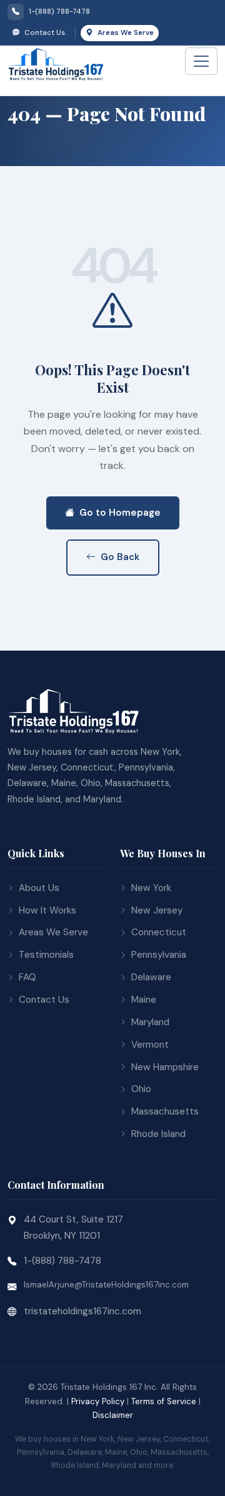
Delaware (151, 977)
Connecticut (158, 932)
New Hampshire (165, 1067)
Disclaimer (112, 1415)
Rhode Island (158, 1134)
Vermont (150, 1044)
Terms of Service (163, 1401)
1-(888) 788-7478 (62, 1260)
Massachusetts (165, 1111)
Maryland (150, 1022)
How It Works (47, 910)
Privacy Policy (97, 1401)
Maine (143, 999)
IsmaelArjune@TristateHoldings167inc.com (106, 1284)
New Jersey (156, 910)
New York (151, 888)
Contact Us (43, 32)
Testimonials (46, 954)
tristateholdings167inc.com (82, 1311)
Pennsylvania (158, 954)
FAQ (27, 977)
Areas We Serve (125, 32)
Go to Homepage (120, 512)
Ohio (141, 1089)
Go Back (120, 557)
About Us (39, 888)
